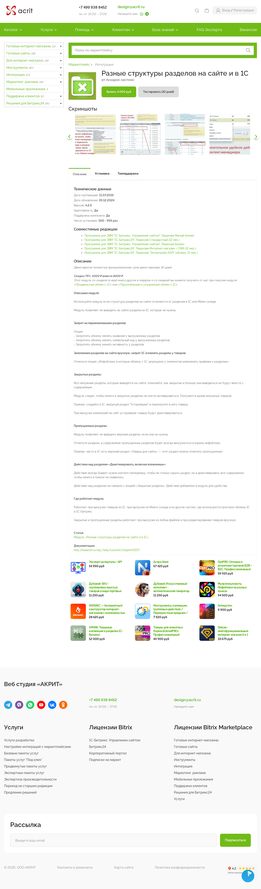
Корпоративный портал (108, 753)
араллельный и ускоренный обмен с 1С (149, 284)
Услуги (47, 30)
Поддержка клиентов (25, 96)
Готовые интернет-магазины (30, 46)
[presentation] (69, 137)
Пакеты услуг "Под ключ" (23, 760)
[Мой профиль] (218, 10)
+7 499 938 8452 (93, 7)
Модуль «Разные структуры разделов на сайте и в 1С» (111, 537)
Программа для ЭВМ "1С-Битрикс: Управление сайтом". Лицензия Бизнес (134, 244)
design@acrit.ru (131, 7)
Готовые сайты (20, 53)
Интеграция (18, 75)
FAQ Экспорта (209, 30)
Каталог (11, 30)
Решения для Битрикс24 (27, 103)
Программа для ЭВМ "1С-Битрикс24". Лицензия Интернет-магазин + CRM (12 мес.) (140, 248)
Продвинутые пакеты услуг (25, 766)
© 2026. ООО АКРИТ (20, 867)
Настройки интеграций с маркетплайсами (37, 747)
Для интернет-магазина (27, 60)
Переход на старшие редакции (28, 786)
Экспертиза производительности (30, 779)
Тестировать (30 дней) (158, 91)
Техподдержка (128, 173)
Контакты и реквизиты (75, 867)
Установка (102, 173)
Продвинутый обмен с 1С (92, 284)
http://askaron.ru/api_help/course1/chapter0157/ (107, 550)
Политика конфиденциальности (180, 867)
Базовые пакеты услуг (21, 753)
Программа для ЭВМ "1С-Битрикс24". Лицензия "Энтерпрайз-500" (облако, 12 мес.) (141, 252)
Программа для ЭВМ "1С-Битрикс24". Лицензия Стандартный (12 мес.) (132, 239)
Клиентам (121, 30)
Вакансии (248, 30)
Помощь (82, 30)
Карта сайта (124, 867)
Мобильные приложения (27, 89)
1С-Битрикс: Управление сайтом (114, 740)
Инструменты (19, 68)
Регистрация (244, 10)
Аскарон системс (120, 80)
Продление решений (20, 792)
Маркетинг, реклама (24, 82)
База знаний (163, 30)
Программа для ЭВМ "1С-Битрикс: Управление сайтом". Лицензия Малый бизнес (139, 235)
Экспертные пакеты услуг (24, 773)
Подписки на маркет (105, 760)
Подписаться (235, 840)
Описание (79, 174)
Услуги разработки (19, 740)
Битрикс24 (97, 747)
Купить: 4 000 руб (118, 91)
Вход (226, 10)
